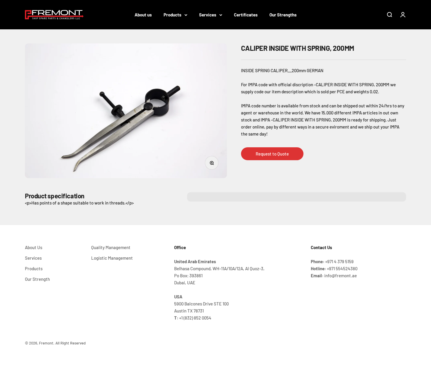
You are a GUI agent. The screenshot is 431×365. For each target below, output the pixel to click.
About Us (33, 247)
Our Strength (37, 279)
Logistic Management (112, 258)
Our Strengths (283, 14)
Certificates (246, 14)
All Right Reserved (70, 343)
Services (207, 14)
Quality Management (110, 247)
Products (172, 14)
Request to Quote (272, 153)
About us (143, 14)
